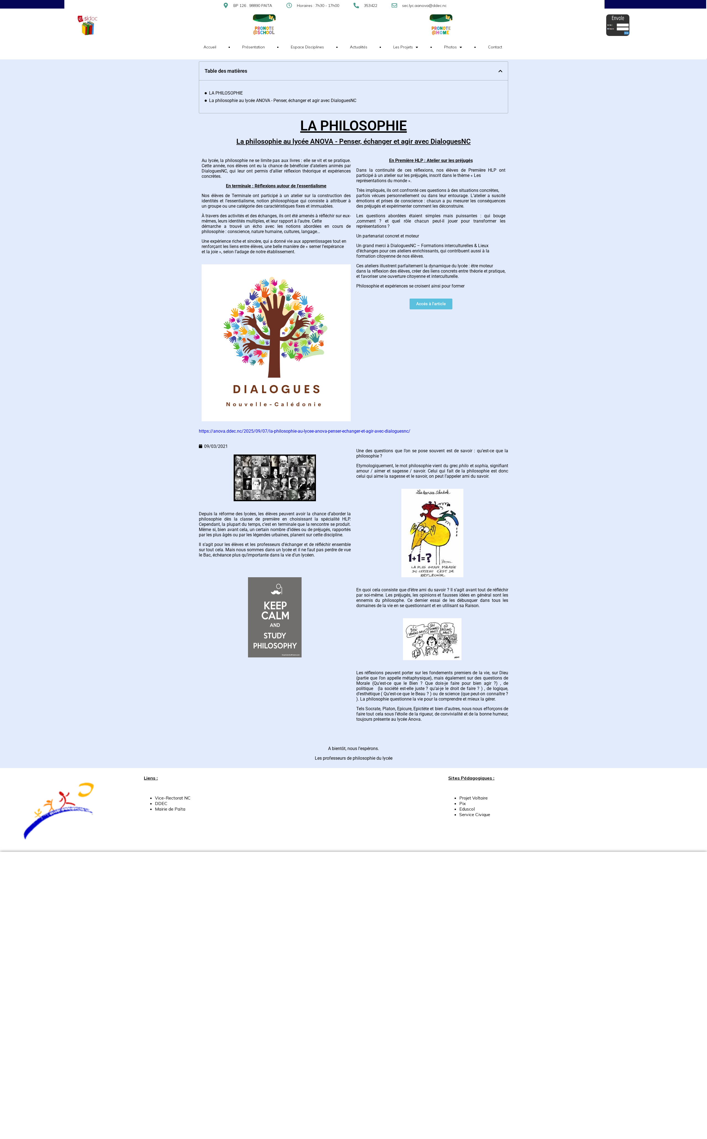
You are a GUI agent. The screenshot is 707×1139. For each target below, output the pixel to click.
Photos (450, 47)
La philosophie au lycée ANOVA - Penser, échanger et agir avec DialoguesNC (282, 100)
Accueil (210, 47)
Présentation (253, 47)
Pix (462, 803)
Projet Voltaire (473, 798)
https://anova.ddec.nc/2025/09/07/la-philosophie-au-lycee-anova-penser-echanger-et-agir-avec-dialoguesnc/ (304, 431)
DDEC (161, 803)
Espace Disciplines (307, 47)
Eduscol (467, 809)
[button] (500, 71)
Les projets (403, 47)
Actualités (358, 47)
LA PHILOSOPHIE (226, 93)
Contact (495, 47)
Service (466, 814)
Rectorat (175, 798)
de (171, 809)
